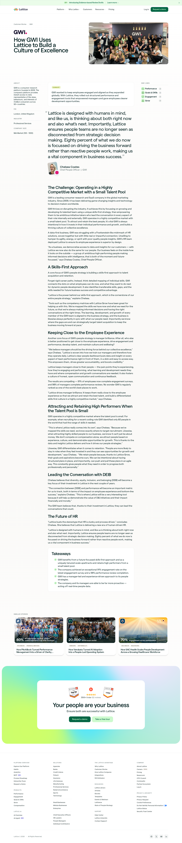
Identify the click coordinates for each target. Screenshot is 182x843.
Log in (146, 9)
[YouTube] (161, 836)
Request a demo (159, 9)
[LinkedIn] (166, 836)
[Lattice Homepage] (21, 9)
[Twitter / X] (156, 836)
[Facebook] (151, 836)
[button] (179, 2)
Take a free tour (102, 719)
